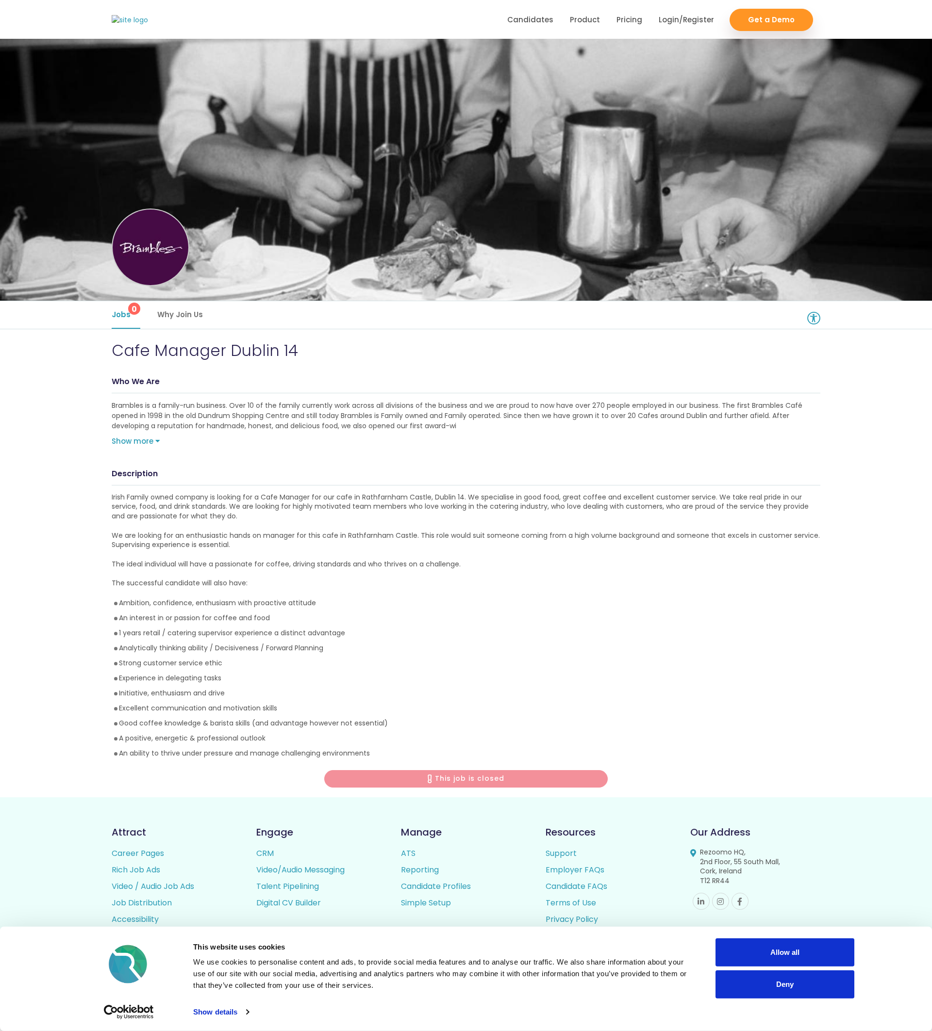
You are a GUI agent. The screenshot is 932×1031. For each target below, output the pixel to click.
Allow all (784, 952)
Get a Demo (771, 20)
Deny (785, 984)
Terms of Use (571, 902)
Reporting (420, 869)
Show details (215, 1012)
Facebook (740, 901)
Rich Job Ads (136, 869)
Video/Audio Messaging (300, 869)
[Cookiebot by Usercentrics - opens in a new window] (128, 1012)
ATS (408, 853)
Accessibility (135, 919)
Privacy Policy (572, 919)
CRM (265, 853)
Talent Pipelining (287, 886)
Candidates (530, 20)
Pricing (629, 20)
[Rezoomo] (130, 20)
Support (561, 853)
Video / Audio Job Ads (153, 886)
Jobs (124, 312)
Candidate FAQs (576, 886)
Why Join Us (180, 314)
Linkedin (701, 901)
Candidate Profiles (436, 886)
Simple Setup (426, 902)
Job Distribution (142, 902)
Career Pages (138, 853)
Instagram (720, 901)
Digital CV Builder (288, 902)
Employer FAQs (575, 869)
